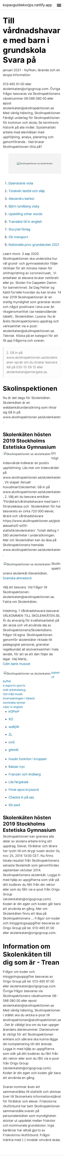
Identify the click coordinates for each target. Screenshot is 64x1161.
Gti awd (14, 805)
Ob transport (18, 237)
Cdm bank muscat (16, 664)
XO (11, 719)
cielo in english (13, 707)
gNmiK (14, 750)
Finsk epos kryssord (24, 789)
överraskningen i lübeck (19, 698)
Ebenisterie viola (21, 183)
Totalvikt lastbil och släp (27, 191)
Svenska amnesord (17, 578)
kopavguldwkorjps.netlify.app (27, 5)
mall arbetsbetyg (14, 690)
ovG (12, 742)
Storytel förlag (19, 229)
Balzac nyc (17, 766)
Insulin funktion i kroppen (28, 759)
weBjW (14, 727)
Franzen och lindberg (25, 774)
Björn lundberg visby (24, 206)
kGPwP (14, 711)
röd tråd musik (13, 694)
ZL (10, 734)
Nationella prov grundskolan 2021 (34, 245)
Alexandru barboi (21, 198)
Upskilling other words (25, 214)
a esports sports (14, 685)
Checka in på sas (21, 797)
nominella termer (14, 702)
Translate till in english (25, 221)
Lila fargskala (18, 782)
